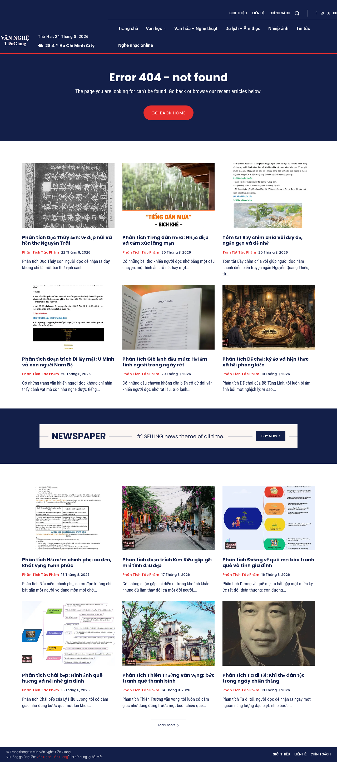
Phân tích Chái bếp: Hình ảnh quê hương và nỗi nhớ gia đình (62, 678)
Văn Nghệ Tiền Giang (52, 757)
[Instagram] (322, 13)
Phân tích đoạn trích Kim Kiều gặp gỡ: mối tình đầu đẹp (167, 562)
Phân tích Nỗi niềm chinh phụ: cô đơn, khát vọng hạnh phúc (66, 562)
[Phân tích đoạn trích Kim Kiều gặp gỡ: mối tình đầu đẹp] (168, 518)
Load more (166, 725)
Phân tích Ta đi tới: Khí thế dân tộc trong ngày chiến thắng (263, 678)
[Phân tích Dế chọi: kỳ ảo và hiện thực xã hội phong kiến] (268, 317)
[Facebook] (316, 13)
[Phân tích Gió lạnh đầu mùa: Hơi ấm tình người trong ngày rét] (168, 317)
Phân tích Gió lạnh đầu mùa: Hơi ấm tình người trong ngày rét (164, 362)
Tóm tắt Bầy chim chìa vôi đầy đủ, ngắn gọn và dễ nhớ (262, 240)
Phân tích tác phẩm (40, 252)
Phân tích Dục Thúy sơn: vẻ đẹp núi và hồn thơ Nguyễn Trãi (67, 240)
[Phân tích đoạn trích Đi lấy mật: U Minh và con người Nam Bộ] (68, 317)
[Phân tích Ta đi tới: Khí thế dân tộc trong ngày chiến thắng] (268, 633)
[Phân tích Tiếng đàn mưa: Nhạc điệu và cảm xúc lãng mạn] (168, 195)
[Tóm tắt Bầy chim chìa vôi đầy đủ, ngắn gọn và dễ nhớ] (268, 195)
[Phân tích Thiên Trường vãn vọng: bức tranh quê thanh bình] (168, 633)
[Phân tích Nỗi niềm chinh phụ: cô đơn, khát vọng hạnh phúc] (68, 518)
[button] (297, 13)
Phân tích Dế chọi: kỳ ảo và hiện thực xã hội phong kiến (265, 362)
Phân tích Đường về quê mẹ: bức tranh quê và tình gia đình (268, 562)
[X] (328, 13)
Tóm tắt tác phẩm (239, 252)
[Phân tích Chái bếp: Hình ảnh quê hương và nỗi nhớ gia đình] (68, 633)
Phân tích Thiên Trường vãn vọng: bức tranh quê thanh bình (168, 678)
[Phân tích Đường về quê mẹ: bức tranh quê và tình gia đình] (268, 518)
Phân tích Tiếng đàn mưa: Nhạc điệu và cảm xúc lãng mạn (165, 240)
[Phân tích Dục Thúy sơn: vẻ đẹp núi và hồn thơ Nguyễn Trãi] (68, 195)
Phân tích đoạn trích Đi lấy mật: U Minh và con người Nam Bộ (68, 362)
